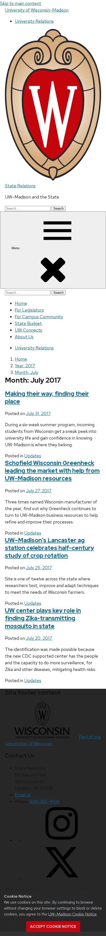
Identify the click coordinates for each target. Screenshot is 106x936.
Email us (23, 795)
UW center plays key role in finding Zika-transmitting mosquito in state (43, 618)
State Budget (28, 323)
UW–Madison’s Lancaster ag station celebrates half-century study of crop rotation (49, 547)
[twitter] (62, 879)
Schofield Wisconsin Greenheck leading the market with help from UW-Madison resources (52, 470)
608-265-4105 (45, 801)
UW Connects (28, 330)
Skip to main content (20, 3)
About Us (24, 337)
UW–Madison (37, 10)
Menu (16, 248)
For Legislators (29, 310)
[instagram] (62, 840)
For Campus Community (39, 317)
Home (21, 303)
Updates (32, 456)
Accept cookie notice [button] (53, 926)
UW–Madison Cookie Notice (72, 914)
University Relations (34, 21)
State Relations (20, 186)
